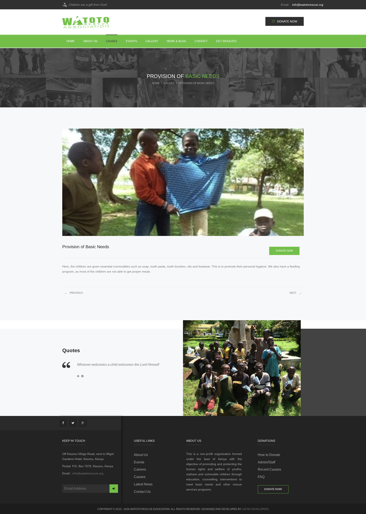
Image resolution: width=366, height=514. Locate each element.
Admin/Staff (266, 462)
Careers (140, 469)
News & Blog (176, 41)
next (296, 292)
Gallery (152, 41)
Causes (111, 41)
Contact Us (142, 491)
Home (71, 41)
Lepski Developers (255, 509)
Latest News (143, 484)
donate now (287, 21)
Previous (73, 292)
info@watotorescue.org (295, 4)
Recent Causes (269, 469)
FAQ (261, 477)
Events (131, 41)
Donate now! (273, 489)
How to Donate (269, 455)
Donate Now (284, 250)
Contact (201, 41)
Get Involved (226, 41)
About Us (90, 41)
